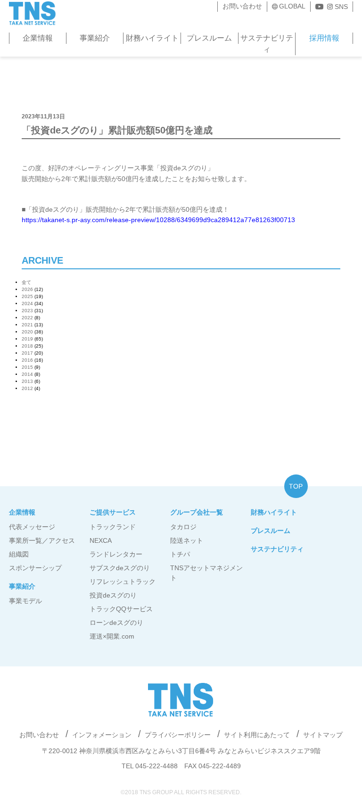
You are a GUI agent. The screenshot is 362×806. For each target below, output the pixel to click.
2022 (27, 317)
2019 (27, 338)
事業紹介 (95, 38)
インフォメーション (102, 735)
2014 (27, 374)
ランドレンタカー (116, 554)
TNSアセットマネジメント (206, 573)
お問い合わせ (242, 6)
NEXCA (101, 540)
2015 (27, 367)
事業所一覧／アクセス (42, 540)
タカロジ (183, 527)
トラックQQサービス (121, 609)
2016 (27, 360)
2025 (27, 296)
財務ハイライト (152, 38)
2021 (27, 324)
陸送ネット (186, 540)
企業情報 (38, 38)
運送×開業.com (112, 636)
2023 (27, 310)
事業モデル (25, 601)
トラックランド (113, 527)
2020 (27, 331)
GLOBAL (292, 6)
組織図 (19, 554)
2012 (27, 388)
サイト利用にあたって (257, 735)
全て (26, 282)
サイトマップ (323, 735)
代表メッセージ (32, 527)
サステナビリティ (266, 43)
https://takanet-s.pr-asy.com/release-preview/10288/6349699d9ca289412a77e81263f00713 (158, 220)
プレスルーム (209, 38)
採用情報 (324, 38)
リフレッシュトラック (123, 581)
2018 (27, 346)
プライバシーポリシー (178, 735)
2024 (27, 303)
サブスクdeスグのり (120, 568)
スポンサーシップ (35, 568)
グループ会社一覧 (196, 512)
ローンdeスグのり (116, 622)
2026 (27, 289)
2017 (27, 353)
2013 (27, 381)
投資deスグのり (113, 595)
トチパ (180, 554)
